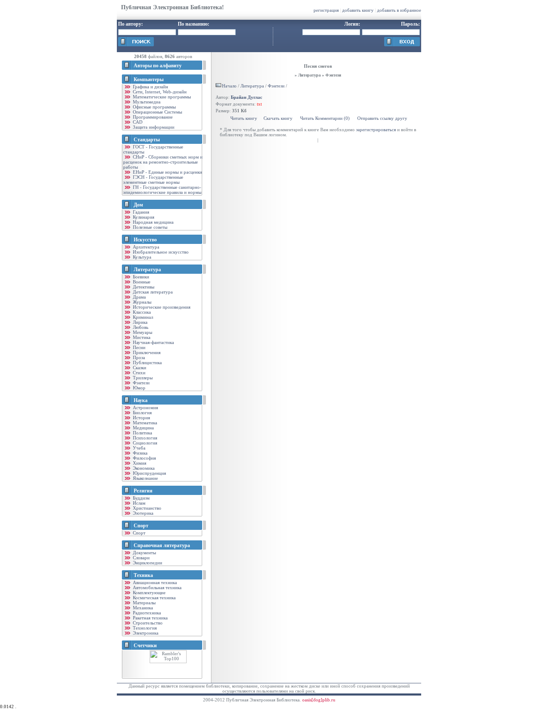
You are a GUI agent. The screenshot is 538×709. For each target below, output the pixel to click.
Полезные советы (149, 227)
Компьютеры (149, 79)
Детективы (143, 286)
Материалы (144, 602)
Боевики (140, 276)
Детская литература (152, 291)
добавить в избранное (399, 10)
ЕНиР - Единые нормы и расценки (167, 172)
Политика (142, 432)
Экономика (143, 468)
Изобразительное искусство (160, 251)
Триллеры (142, 377)
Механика (142, 607)
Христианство (146, 508)
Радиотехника (146, 612)
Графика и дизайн (150, 86)
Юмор (138, 387)
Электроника (145, 632)
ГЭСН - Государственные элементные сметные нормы (153, 180)
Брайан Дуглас (246, 97)
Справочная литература (162, 545)
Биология (142, 412)
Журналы (141, 301)
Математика (144, 422)
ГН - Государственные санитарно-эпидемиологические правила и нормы (162, 190)
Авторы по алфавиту (158, 66)
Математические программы (161, 96)
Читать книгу (243, 118)
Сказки (139, 367)
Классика (141, 312)
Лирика (140, 322)
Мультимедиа (146, 101)
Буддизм (141, 497)
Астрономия (145, 407)
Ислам (138, 502)
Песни (138, 347)
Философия (144, 457)
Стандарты (147, 140)
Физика (140, 452)
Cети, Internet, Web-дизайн (159, 91)
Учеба (138, 447)
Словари (141, 557)
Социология (144, 442)
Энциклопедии (147, 562)
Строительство (147, 622)
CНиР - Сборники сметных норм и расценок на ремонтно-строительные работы (163, 161)
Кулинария (143, 217)
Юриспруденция (149, 473)
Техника (143, 575)
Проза (138, 357)
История (141, 417)
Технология (144, 627)
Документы (144, 552)
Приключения (146, 352)
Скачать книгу (278, 118)
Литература (147, 269)
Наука (141, 400)
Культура (141, 256)
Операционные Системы (157, 111)
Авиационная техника (154, 582)
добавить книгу (358, 10)
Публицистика (147, 362)
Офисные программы (154, 106)
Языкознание (145, 478)
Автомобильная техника (157, 587)
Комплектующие (149, 592)
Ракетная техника (150, 617)
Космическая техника (154, 597)
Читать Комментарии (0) (325, 118)
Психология (144, 437)
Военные (141, 281)
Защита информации (153, 127)
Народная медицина (153, 222)
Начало (229, 85)
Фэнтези (141, 382)
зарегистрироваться (376, 129)
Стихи (138, 372)
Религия (143, 491)
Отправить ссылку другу (382, 118)
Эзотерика (142, 513)
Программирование (152, 116)
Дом (138, 205)
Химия (139, 463)
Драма (139, 296)
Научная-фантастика (153, 342)
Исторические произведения (161, 307)
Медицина (143, 427)
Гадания (140, 211)
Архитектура (145, 246)
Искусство (145, 240)
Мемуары (142, 332)
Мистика (141, 337)
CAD (137, 121)
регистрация (326, 10)
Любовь (140, 327)
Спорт (141, 526)
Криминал (142, 317)
